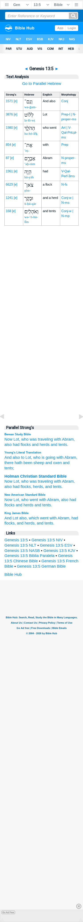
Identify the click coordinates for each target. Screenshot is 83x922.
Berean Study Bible (17, 434)
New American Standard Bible (24, 494)
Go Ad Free (8, 912)
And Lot (11, 518)
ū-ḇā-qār (30, 204)
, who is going (43, 457)
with (57, 439)
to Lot (25, 457)
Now (8, 481)
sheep (38, 463)
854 (8, 144)
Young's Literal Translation (22, 452)
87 (7, 158)
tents (57, 486)
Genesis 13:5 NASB (22, 550)
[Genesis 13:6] (77, 426)
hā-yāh (29, 177)
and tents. (59, 444)
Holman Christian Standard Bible (35, 476)
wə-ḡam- (30, 107)
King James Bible (16, 513)
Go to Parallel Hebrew (41, 83)
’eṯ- (26, 150)
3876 (9, 114)
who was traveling (37, 439)
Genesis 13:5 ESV (56, 545)
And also (12, 457)
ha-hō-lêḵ (31, 133)
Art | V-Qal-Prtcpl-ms (69, 132)
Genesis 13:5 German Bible (41, 566)
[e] (15, 101)
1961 (9, 171)
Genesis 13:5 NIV (47, 540)
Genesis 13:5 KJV (59, 550)
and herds (41, 444)
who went (29, 499)
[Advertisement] (41, 326)
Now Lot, (12, 439)
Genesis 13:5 (16, 540)
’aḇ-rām (29, 164)
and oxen (53, 463)
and (48, 486)
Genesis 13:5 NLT (20, 545)
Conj (64, 101)
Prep (64, 144)
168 (8, 211)
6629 (9, 184)
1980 (9, 127)
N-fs (64, 184)
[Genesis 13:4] (5, 426)
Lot (16, 481)
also (8, 444)
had (16, 444)
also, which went (33, 518)
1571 (9, 101)
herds (38, 486)
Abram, (68, 439)
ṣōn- (27, 190)
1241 (9, 198)
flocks (26, 444)
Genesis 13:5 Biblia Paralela (29, 555)
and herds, (26, 523)
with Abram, (49, 499)
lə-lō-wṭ (29, 120)
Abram (70, 457)
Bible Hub (13, 574)
